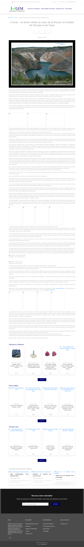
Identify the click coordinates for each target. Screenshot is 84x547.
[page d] (8, 1)
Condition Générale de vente (31, 523)
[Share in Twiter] (41, 31)
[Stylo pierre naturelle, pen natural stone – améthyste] (67, 436)
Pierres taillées (16, 404)
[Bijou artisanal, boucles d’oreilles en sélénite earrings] (16, 436)
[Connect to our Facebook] (9, 538)
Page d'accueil (10, 17)
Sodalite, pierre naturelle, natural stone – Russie (16, 366)
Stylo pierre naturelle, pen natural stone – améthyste (67, 448)
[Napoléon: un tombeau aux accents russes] (42, 472)
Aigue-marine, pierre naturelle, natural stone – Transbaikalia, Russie (33, 366)
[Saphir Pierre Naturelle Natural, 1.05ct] (16, 394)
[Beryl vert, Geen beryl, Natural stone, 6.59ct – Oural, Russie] (50, 394)
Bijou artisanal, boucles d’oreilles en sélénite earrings (16, 448)
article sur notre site (50, 289)
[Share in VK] (47, 31)
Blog (32, 1)
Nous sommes (27, 1)
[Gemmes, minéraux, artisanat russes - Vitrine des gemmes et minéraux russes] (17, 9)
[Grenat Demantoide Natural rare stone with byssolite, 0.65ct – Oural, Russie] (67, 394)
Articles (16, 17)
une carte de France (59, 288)
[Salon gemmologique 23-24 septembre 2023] (19, 472)
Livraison (27, 531)
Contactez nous (37, 1)
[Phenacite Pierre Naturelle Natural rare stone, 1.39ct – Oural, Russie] (33, 394)
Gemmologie (68, 8)
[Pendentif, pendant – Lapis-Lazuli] (33, 436)
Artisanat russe (60, 8)
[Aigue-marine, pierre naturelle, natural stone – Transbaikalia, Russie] (33, 353)
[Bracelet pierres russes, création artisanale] (50, 436)
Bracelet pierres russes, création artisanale (50, 448)
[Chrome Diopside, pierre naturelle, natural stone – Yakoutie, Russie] (67, 353)
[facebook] (9, 1)
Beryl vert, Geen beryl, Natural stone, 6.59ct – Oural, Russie (50, 407)
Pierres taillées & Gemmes (48, 8)
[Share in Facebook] (36, 31)
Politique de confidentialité (31, 528)
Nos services (16, 1)
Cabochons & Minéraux (34, 8)
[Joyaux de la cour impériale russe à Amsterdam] (64, 472)
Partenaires (22, 1)
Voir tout (42, 379)
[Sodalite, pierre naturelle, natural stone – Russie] (16, 353)
